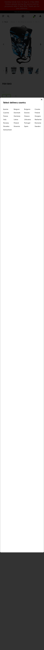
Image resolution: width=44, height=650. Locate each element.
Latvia (16, 120)
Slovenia (17, 126)
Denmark (17, 113)
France (5, 116)
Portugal (27, 123)
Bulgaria (27, 109)
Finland (37, 113)
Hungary (38, 116)
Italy (4, 120)
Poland (16, 123)
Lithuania (27, 120)
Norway (6, 123)
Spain (26, 126)
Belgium (17, 109)
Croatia (37, 109)
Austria (5, 109)
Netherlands (38, 120)
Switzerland (6, 130)
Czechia (6, 113)
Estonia (27, 113)
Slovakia (6, 126)
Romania (38, 123)
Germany (17, 116)
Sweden (38, 126)
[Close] (41, 100)
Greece (27, 116)
